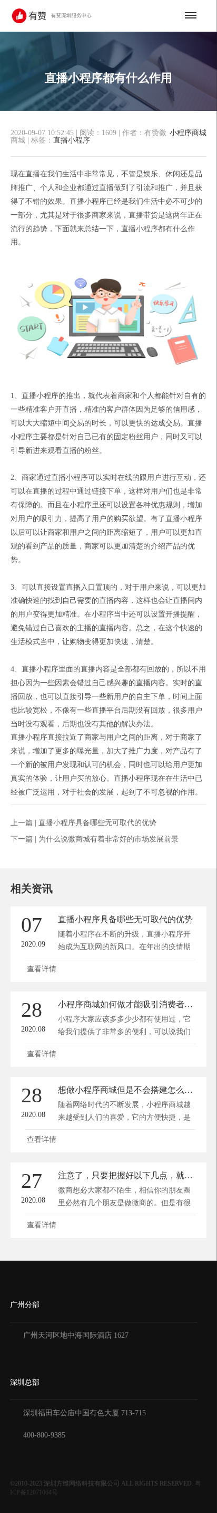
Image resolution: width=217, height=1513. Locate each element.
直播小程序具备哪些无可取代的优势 (97, 823)
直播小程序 (71, 140)
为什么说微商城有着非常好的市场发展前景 (108, 839)
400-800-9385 (44, 1435)
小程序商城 (188, 133)
